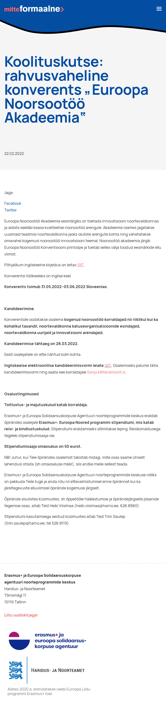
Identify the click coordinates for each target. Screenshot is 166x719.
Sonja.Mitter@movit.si (106, 372)
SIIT (108, 365)
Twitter (10, 210)
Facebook (12, 203)
